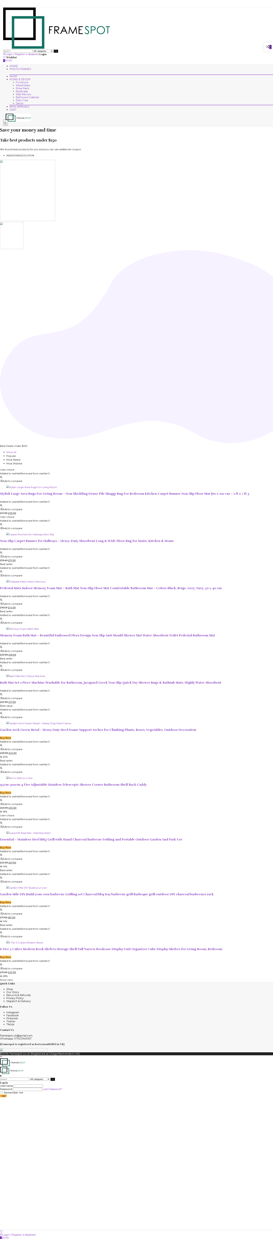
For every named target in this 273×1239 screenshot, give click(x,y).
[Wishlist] (1, 1231)
